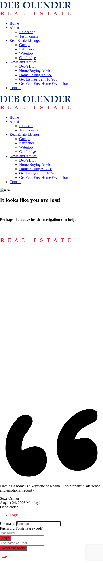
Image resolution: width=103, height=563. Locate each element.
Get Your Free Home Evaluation (43, 83)
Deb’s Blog (27, 66)
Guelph (24, 45)
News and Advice (23, 62)
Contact (15, 88)
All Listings (18, 364)
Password (7, 528)
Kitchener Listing (23, 372)
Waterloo (26, 53)
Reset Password (13, 548)
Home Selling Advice (35, 75)
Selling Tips (19, 273)
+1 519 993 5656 (13, 327)
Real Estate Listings (25, 40)
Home (14, 23)
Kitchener (26, 49)
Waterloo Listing (22, 376)
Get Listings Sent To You (38, 79)
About (14, 28)
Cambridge (27, 58)
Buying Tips (19, 269)
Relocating (27, 32)
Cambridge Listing (24, 381)
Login (5, 538)
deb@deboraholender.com (20, 345)
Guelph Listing (21, 368)
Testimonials (28, 36)
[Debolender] (35, 15)
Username (7, 523)
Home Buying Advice (35, 71)
